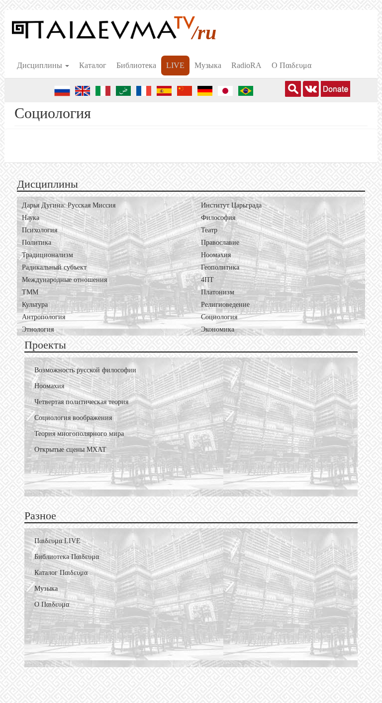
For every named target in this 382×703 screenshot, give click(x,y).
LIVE (175, 65)
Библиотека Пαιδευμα (66, 557)
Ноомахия (49, 386)
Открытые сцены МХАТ (70, 449)
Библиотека (136, 65)
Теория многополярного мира (79, 433)
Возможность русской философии (85, 370)
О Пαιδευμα (291, 65)
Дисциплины (40, 65)
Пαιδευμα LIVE (57, 541)
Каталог (92, 65)
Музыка (207, 65)
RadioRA (246, 65)
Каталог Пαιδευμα (61, 572)
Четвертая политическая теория (81, 402)
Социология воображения (73, 418)
